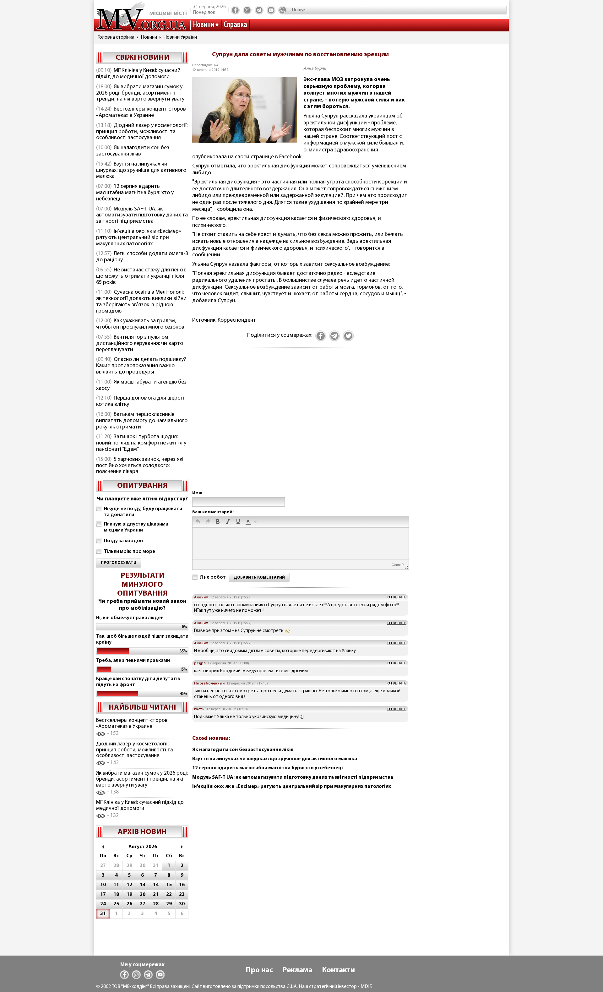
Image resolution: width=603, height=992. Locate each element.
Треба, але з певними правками (133, 660)
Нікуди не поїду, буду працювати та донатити (143, 511)
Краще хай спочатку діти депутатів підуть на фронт (138, 681)
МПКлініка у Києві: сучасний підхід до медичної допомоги (138, 74)
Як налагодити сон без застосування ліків (132, 151)
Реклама (297, 970)
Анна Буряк (314, 68)
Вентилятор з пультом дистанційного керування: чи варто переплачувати (139, 344)
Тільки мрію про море (129, 551)
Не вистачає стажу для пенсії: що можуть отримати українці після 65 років (141, 276)
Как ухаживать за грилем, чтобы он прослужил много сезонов (140, 324)
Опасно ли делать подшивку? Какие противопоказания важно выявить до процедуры (141, 366)
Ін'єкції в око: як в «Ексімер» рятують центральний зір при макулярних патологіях (138, 238)
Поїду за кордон (123, 540)
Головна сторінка (115, 37)
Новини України (180, 37)
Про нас (259, 970)
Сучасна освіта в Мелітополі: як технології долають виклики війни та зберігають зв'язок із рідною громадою (141, 302)
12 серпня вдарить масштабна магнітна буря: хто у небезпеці (135, 193)
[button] (198, 522)
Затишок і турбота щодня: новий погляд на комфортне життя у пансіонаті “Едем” (141, 443)
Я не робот (213, 577)
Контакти (338, 970)
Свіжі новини (142, 58)
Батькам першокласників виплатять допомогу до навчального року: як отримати (141, 421)
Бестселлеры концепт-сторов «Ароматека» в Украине (141, 112)
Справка (235, 25)
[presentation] (197, 522)
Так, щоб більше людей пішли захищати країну (142, 639)
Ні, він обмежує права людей (130, 617)
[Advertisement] (300, 426)
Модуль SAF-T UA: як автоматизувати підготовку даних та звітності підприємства (142, 215)
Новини (203, 25)
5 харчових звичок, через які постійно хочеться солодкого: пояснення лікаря (139, 466)
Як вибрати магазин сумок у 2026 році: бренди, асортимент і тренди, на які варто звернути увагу (140, 93)
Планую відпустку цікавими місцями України (136, 527)
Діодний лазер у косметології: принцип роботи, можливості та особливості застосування (141, 132)
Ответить (396, 597)
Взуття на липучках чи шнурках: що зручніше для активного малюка (141, 170)
